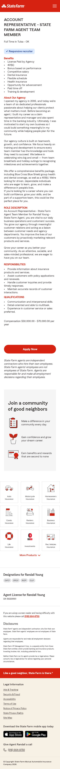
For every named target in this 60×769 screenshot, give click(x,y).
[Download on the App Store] (13, 734)
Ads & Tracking (10, 690)
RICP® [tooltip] (24, 580)
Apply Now (30, 349)
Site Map (7, 718)
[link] (15, 6)
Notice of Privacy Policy (14, 708)
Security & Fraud (11, 694)
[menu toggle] (55, 6)
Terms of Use (9, 704)
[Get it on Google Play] (36, 734)
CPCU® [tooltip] (15, 580)
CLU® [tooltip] (32, 580)
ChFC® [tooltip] (7, 580)
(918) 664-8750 (31, 616)
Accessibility (9, 699)
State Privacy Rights (13, 713)
